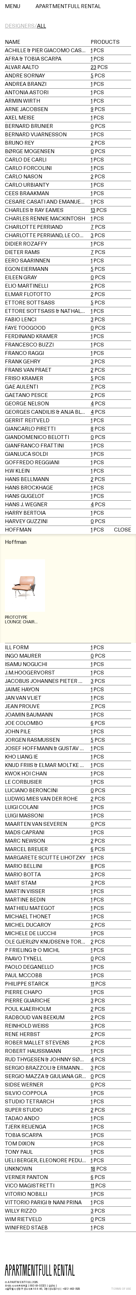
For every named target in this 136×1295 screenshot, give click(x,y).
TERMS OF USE (121, 1288)
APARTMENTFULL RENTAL (68, 6)
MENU (12, 6)
